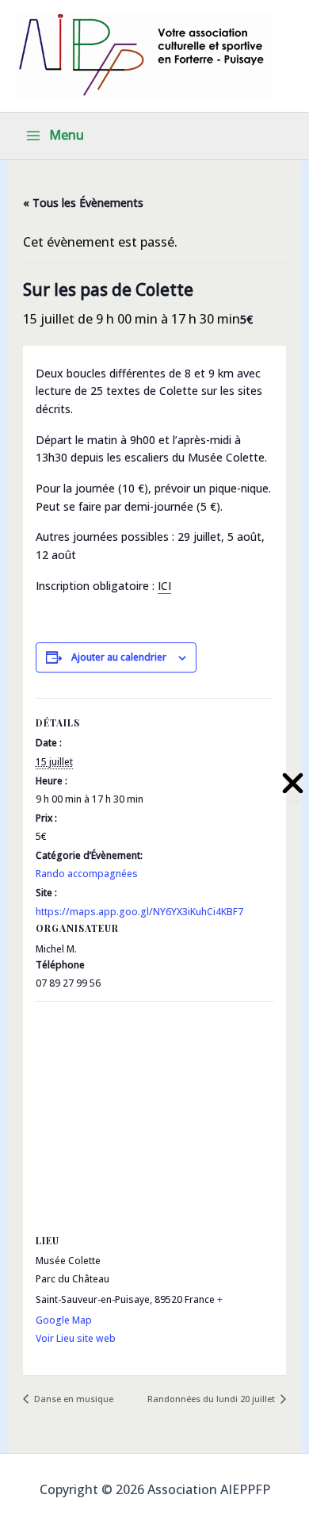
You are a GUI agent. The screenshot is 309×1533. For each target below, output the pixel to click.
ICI (164, 585)
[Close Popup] (293, 784)
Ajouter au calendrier (118, 657)
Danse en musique (72, 1399)
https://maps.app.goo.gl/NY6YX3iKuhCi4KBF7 (139, 911)
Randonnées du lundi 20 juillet (212, 1399)
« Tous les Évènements (83, 202)
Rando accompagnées (87, 873)
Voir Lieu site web (76, 1338)
